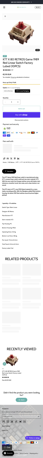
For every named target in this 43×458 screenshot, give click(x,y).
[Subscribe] (38, 416)
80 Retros (11, 162)
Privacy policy (14, 453)
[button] (37, 7)
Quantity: (6, 98)
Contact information (7, 455)
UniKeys (9, 450)
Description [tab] (10, 171)
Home (4, 162)
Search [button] (22, 400)
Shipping (13, 77)
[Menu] (4, 7)
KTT (17, 162)
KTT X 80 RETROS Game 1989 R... (30, 162)
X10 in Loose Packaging (22, 91)
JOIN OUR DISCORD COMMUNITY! (20, 2)
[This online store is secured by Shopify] (7, 130)
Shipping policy (34, 453)
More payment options (21, 120)
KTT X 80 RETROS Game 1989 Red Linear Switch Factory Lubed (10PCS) (11, 373)
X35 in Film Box (8, 91)
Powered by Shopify (16, 450)
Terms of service (24, 453)
